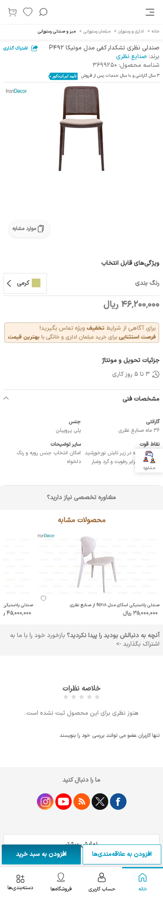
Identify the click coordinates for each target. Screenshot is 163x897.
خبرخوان (81, 801)
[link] (151, 12)
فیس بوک (118, 801)
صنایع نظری (131, 56)
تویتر (100, 801)
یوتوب (63, 801)
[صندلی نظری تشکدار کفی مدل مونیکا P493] (81, 128)
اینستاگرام (45, 801)
